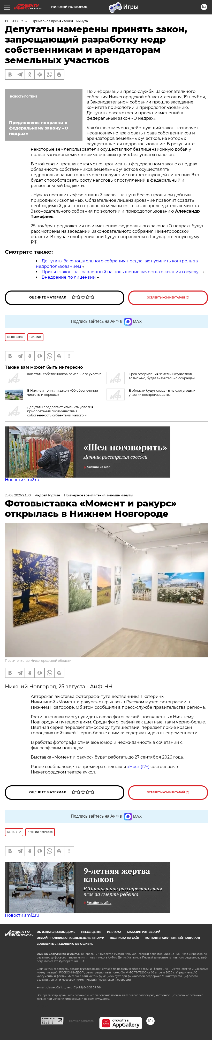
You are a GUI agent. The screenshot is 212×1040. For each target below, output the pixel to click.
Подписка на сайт (124, 938)
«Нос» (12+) (137, 766)
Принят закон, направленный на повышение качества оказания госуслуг (121, 271)
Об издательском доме (56, 932)
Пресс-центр (91, 932)
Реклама (114, 932)
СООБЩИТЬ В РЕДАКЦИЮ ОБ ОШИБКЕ (65, 944)
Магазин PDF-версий (143, 932)
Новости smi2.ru (22, 479)
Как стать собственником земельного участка (64, 374)
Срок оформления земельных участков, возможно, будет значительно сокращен (162, 376)
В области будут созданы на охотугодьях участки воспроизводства (162, 393)
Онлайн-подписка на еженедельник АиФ (70, 938)
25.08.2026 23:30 (18, 495)
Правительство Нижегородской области (38, 661)
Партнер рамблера (81, 1020)
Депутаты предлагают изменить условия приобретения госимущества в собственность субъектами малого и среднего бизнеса (49, 413)
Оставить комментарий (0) (168, 297)
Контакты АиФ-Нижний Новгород (172, 938)
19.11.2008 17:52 (16, 21)
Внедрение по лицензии (69, 277)
